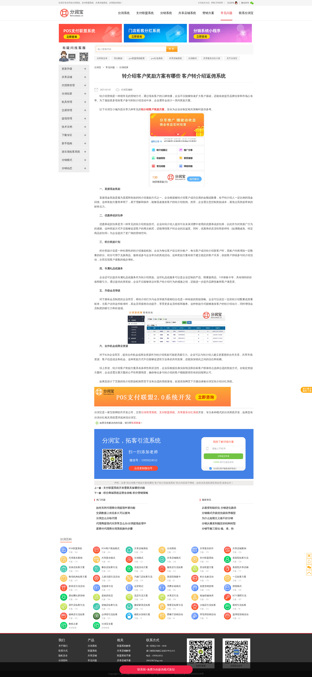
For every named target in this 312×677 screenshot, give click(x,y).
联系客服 (136, 423)
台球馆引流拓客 (109, 614)
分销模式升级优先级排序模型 (219, 513)
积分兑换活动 (207, 577)
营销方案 (208, 13)
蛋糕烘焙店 (107, 595)
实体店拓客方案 (77, 567)
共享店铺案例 (239, 548)
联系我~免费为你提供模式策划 (156, 669)
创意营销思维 (207, 586)
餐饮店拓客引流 (109, 567)
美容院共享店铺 (240, 567)
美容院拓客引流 (240, 558)
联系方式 (63, 651)
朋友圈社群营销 (77, 595)
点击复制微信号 (143, 468)
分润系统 (124, 13)
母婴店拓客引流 (175, 605)
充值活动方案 (141, 567)
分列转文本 (102, 58)
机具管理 (67, 102)
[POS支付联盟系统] (90, 33)
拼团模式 (237, 586)
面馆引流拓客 (239, 605)
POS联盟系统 (75, 548)
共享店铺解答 (124, 651)
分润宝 (97, 67)
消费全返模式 (174, 586)
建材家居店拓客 (142, 605)
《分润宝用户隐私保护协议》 (224, 468)
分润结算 (67, 93)
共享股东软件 (207, 548)
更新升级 (67, 68)
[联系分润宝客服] (73, 63)
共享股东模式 (108, 558)
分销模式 (67, 160)
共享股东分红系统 (187, 412)
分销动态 (67, 168)
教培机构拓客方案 (78, 577)
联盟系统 (92, 651)
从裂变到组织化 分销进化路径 (219, 507)
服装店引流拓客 (175, 567)
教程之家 (73, 624)
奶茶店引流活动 (77, 586)
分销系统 (166, 13)
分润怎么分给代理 (106, 518)
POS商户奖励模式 (110, 548)
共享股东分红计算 (211, 58)
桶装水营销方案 (142, 614)
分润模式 (192, 58)
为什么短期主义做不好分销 (217, 518)
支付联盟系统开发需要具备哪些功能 (124, 487)
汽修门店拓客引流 (143, 577)
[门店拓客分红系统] (155, 33)
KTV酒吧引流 (239, 595)
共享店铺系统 (187, 13)
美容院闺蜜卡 (174, 577)
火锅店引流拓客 (208, 605)
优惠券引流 (107, 586)
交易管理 (67, 110)
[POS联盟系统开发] (162, 405)
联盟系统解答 (124, 646)
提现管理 (67, 118)
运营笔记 (138, 586)
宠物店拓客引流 (109, 605)
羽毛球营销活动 (208, 614)
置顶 (309, 573)
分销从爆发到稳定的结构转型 (219, 523)
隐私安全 (63, 655)
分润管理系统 (149, 412)
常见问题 (226, 13)
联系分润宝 (246, 13)
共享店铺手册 (124, 660)
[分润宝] (73, 13)
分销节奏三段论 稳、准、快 (218, 528)
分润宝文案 (107, 624)
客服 (309, 561)
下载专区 (67, 135)
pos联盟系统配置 (137, 58)
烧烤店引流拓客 (77, 614)
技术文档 (67, 126)
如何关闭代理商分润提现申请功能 (115, 507)
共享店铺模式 (174, 558)
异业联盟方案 (207, 567)
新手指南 (67, 143)
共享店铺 (67, 77)
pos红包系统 (157, 58)
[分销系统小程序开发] (220, 33)
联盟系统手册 (124, 655)
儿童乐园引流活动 (111, 577)
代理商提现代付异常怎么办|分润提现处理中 (121, 523)
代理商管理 (68, 85)
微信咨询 (245, 3)
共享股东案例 (75, 558)
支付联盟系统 (145, 13)
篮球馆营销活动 (240, 614)
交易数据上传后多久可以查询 (113, 513)
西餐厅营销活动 (175, 614)
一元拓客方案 (239, 577)
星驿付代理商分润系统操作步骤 (114, 528)
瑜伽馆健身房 (207, 595)
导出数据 (118, 58)
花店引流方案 (141, 595)
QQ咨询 (230, 3)
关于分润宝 (232, 58)
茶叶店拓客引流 (77, 605)
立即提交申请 (223, 456)
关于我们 (63, 646)
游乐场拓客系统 (71, 151)
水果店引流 (172, 595)
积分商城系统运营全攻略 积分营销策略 (125, 492)
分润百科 (63, 660)
